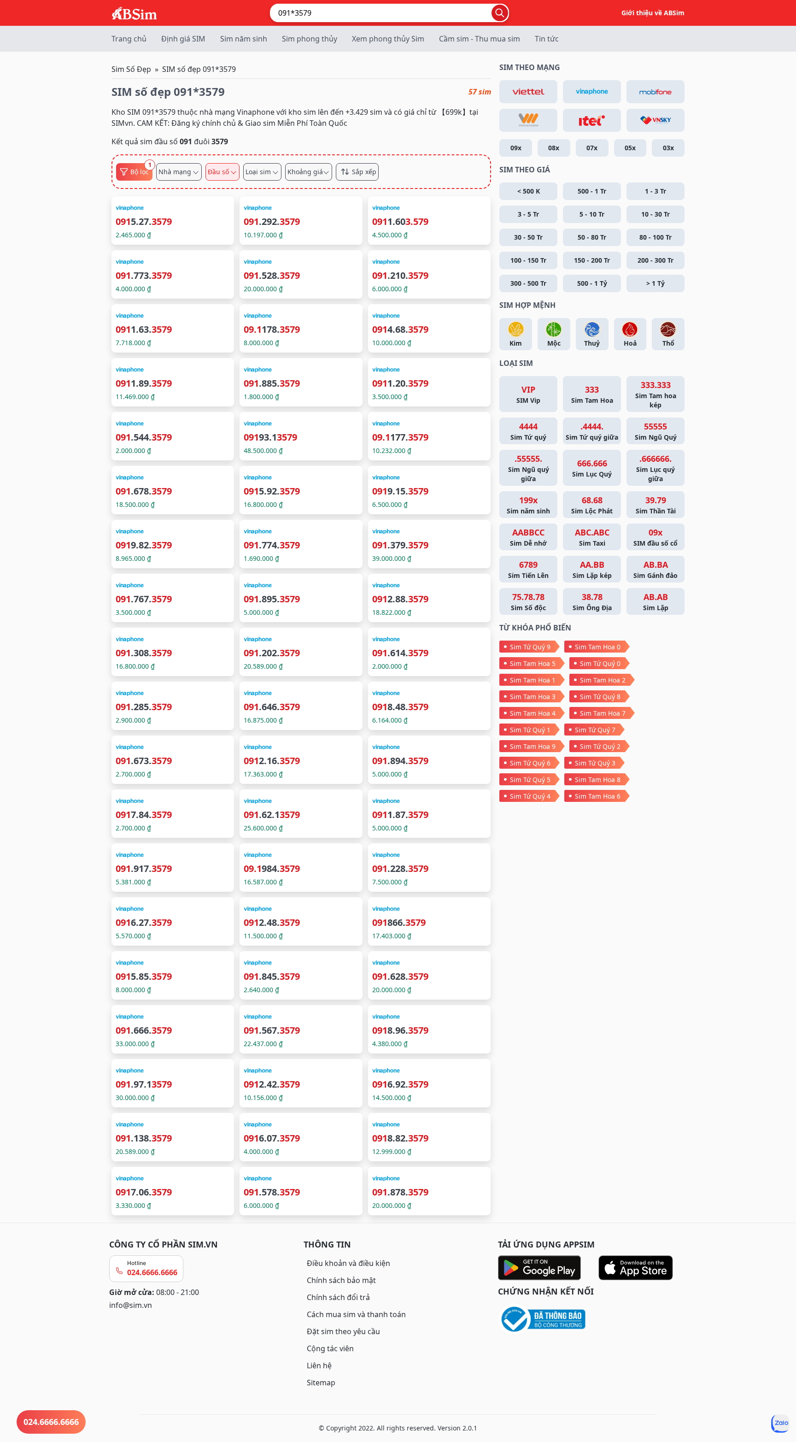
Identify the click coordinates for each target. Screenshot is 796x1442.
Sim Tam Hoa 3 (533, 696)
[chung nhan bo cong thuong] (592, 1319)
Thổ (668, 343)
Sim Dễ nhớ (528, 537)
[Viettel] (528, 91)
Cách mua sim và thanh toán (356, 1314)
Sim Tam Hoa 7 (603, 713)
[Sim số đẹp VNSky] (655, 120)
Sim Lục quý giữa (655, 468)
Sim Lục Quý (592, 468)
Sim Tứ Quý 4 (530, 796)
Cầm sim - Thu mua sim (479, 39)
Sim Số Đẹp (131, 69)
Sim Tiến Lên (528, 569)
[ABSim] (134, 12)
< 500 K (528, 191)
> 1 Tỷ (655, 283)
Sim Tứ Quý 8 (600, 696)
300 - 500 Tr (528, 283)
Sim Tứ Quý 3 (595, 763)
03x (668, 147)
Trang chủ (128, 39)
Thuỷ (592, 343)
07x (591, 147)
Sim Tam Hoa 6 (597, 796)
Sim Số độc (528, 601)
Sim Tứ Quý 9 (530, 646)
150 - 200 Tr (592, 260)
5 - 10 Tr (591, 214)
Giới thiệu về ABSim (653, 12)
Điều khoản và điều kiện (348, 1263)
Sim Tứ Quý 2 (600, 746)
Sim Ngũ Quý (656, 431)
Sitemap (321, 1382)
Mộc (554, 343)
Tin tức (547, 39)
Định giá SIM (183, 39)
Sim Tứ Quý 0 (600, 663)
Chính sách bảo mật (341, 1280)
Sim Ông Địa (592, 601)
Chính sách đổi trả (338, 1297)
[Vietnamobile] (528, 120)
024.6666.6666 (152, 1272)
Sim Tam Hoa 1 (533, 680)
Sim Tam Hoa (592, 394)
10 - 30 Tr (655, 214)
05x (630, 147)
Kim (515, 343)
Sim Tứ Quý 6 (530, 763)
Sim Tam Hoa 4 (533, 713)
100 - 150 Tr (528, 260)
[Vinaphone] (592, 91)
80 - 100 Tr (655, 237)
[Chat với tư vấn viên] (780, 1423)
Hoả (630, 343)
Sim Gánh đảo (655, 569)
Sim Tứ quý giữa (592, 431)
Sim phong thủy (309, 39)
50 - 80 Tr (592, 237)
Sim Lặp (655, 601)
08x (553, 147)
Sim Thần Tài (656, 504)
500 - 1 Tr (592, 191)
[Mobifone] (655, 91)
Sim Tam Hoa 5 (533, 663)
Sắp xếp (364, 172)
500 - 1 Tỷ (592, 283)
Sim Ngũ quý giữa (528, 468)
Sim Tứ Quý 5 (530, 779)
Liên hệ (319, 1365)
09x (515, 147)
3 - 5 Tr (528, 214)
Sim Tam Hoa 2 (603, 680)
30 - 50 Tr (528, 237)
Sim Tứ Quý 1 (530, 729)
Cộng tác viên (330, 1348)
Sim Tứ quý (528, 431)
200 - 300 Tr (655, 260)
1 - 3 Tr (655, 191)
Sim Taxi (592, 537)
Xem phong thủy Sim (388, 39)
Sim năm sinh (243, 39)
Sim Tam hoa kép (655, 394)
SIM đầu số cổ (655, 537)
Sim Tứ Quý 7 (595, 729)
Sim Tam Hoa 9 (533, 746)
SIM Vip (528, 394)
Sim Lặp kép (592, 569)
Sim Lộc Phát (592, 504)
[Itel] (592, 120)
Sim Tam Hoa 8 (597, 779)
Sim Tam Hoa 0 (597, 646)
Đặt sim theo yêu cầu (343, 1331)
